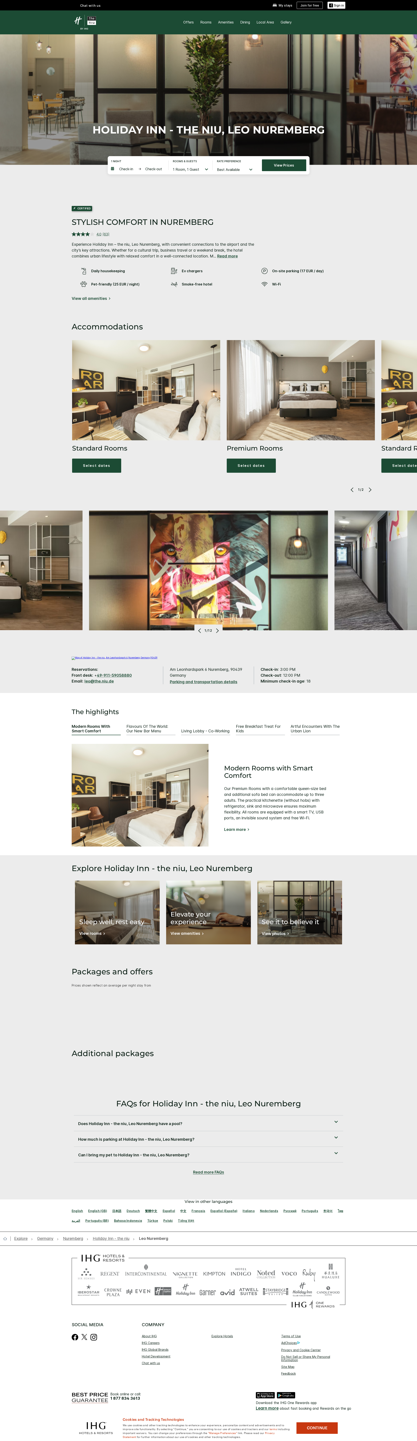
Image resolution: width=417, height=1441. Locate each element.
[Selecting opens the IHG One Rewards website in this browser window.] (313, 1304)
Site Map (288, 1367)
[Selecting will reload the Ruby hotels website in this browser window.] (309, 1273)
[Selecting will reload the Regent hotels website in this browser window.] (109, 1273)
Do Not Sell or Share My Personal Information (305, 1358)
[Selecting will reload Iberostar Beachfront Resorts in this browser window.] (88, 1291)
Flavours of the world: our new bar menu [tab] (147, 728)
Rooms (206, 22)
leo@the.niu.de (99, 681)
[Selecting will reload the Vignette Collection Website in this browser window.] (185, 1273)
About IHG (149, 1336)
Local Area (265, 22)
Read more (227, 256)
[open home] (6, 1238)
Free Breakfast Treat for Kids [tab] (258, 728)
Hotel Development (156, 1356)
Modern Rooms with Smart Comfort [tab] (91, 728)
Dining (245, 22)
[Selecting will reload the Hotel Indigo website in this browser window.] (241, 1273)
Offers (188, 22)
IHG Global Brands (155, 1349)
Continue (317, 1428)
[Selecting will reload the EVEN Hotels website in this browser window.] (138, 1291)
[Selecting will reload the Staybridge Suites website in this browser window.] (275, 1291)
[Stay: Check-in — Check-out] (137, 169)
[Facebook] (75, 1336)
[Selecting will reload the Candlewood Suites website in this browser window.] (328, 1291)
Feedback (288, 1373)
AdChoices (289, 1343)
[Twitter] (84, 1336)
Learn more (235, 829)
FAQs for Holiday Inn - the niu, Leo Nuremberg (208, 1103)
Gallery (286, 22)
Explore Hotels (222, 1336)
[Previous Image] (352, 490)
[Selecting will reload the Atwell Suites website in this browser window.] (248, 1291)
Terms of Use (291, 1336)
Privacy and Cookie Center (301, 1350)
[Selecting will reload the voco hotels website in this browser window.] (289, 1273)
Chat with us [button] (90, 5)
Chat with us (151, 1363)
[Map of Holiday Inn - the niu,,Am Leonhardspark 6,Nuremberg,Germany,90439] (114, 657)
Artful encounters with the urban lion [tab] (315, 728)
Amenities (226, 22)
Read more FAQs (208, 1172)
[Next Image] (370, 490)
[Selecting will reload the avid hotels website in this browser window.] (227, 1291)
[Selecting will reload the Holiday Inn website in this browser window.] (185, 1291)
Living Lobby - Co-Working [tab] (205, 731)
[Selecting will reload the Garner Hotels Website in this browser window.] (208, 1291)
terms (273, 1429)
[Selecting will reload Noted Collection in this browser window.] (266, 1273)
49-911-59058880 (114, 675)
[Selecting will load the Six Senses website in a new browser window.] (86, 1273)
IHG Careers (151, 1343)
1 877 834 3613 (125, 1398)
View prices (284, 165)
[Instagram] (93, 1336)
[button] (336, 5)
